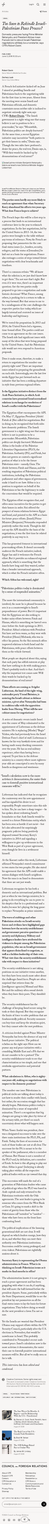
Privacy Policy (7, 1489)
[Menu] (44, 4)
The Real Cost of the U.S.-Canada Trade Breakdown (24, 1433)
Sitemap (5, 1491)
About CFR (6, 1473)
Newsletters (31, 1478)
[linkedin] (9, 1520)
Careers (5, 1478)
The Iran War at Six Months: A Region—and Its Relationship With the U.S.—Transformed (26, 1413)
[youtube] (14, 1520)
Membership (31, 1473)
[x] (29, 1520)
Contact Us (6, 1484)
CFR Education (8, 1481)
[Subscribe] (43, 1504)
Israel (5, 18)
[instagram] (19, 1520)
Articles (5, 11)
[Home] (3, 4)
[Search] (37, 4)
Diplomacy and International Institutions (19, 1397)
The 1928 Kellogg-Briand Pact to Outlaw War (24, 1446)
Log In (31, 4)
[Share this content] (24, 1519)
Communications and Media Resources (34, 1485)
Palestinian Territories (20, 1394)
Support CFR (7, 1476)
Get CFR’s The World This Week (16, 1498)
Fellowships (30, 1476)
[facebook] (4, 1520)
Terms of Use (31, 1489)
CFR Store (30, 1481)
